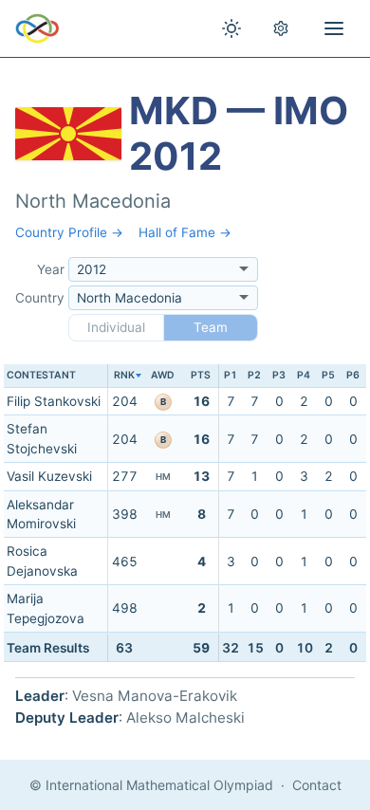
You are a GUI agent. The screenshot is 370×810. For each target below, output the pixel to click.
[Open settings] (281, 28)
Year (51, 269)
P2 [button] (254, 375)
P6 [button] (353, 375)
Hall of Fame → (185, 232)
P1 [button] (230, 375)
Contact (317, 785)
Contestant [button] (41, 375)
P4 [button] (303, 375)
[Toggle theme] (231, 28)
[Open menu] (334, 28)
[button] (124, 376)
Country (40, 297)
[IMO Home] (37, 28)
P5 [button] (328, 375)
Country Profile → (69, 232)
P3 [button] (279, 375)
